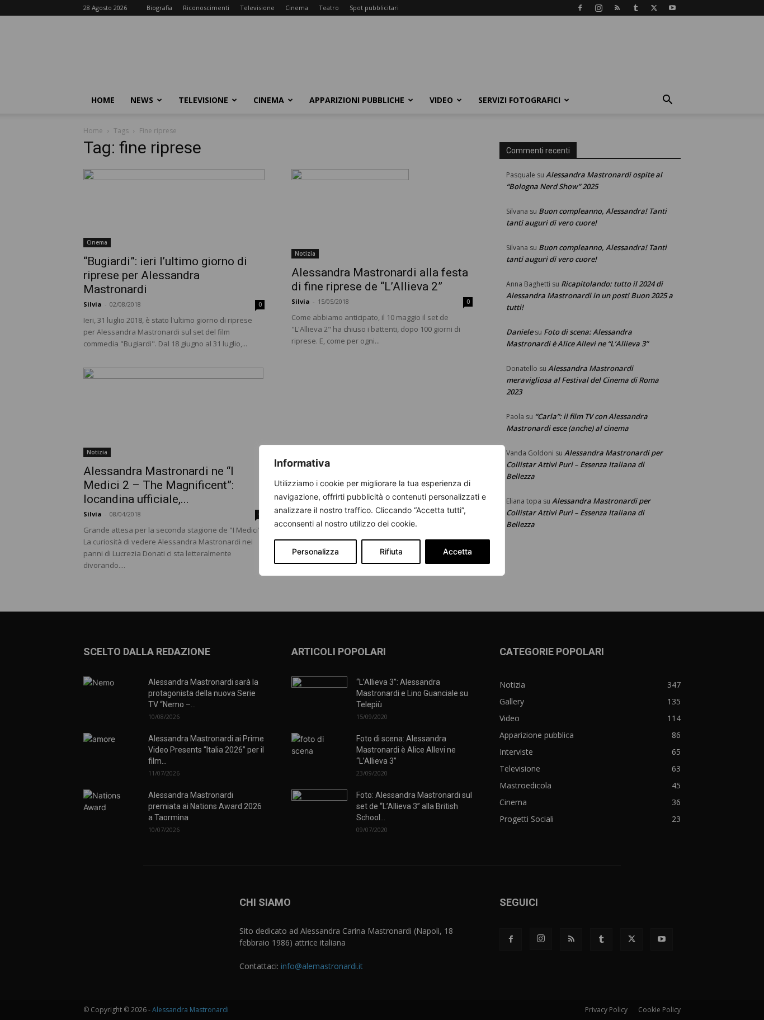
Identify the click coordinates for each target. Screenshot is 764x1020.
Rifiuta (391, 551)
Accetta (457, 551)
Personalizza (315, 551)
